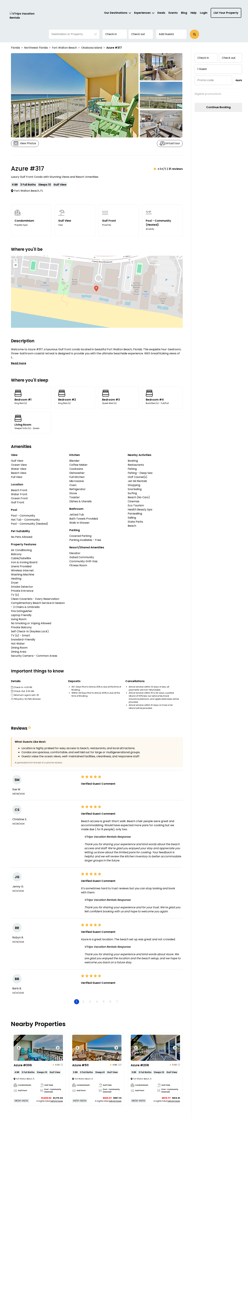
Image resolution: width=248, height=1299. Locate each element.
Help (193, 13)
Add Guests (166, 34)
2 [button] (83, 1002)
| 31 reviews (175, 169)
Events (173, 13)
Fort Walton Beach (64, 48)
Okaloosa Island (91, 48)
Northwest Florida (36, 48)
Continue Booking (218, 107)
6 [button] (110, 1002)
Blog (184, 13)
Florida (15, 48)
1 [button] (76, 1002)
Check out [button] (138, 34)
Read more (18, 363)
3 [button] (90, 1002)
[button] (194, 34)
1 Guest (202, 69)
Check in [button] (111, 34)
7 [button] (117, 1002)
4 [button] (97, 1002)
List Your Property (226, 13)
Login (203, 13)
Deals (161, 13)
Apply (239, 80)
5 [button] (103, 1002)
